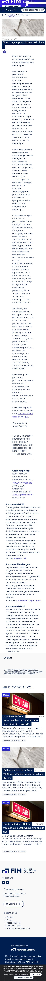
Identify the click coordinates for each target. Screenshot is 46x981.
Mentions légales (14, 926)
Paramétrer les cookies (23, 978)
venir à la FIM (14, 904)
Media (6, 695)
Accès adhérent (13, 923)
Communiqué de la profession (14, 741)
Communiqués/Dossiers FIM (12, 17)
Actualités (11, 15)
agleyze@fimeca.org (22, 495)
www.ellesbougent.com (29, 601)
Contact (10, 917)
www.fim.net (20, 558)
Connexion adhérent (34, 10)
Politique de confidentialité (18, 929)
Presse (10, 920)
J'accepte (35, 974)
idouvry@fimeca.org (22, 483)
